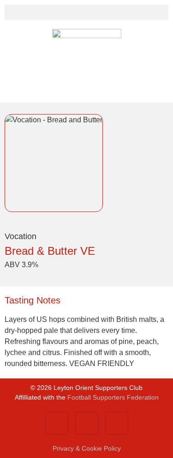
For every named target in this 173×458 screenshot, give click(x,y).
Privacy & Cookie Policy (87, 448)
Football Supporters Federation (113, 397)
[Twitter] (86, 423)
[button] (86, 12)
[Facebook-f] (56, 423)
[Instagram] (116, 423)
